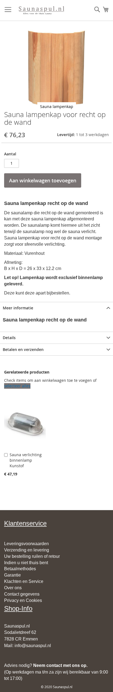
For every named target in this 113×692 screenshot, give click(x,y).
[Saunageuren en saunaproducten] (41, 10)
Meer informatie (18, 307)
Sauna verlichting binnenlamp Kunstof (26, 460)
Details (9, 337)
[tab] (56, 308)
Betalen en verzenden (23, 349)
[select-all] (17, 386)
